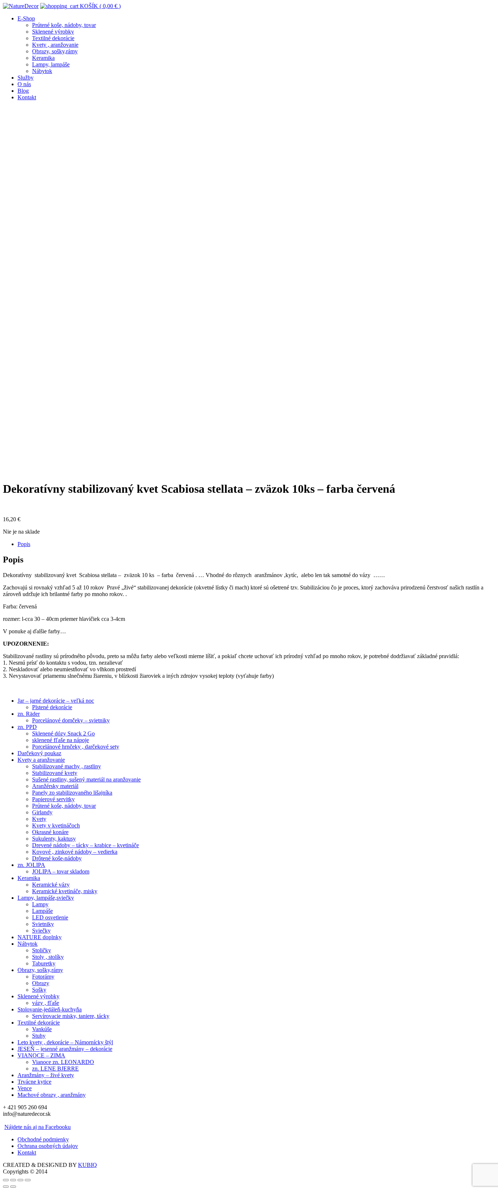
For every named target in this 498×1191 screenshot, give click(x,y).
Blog (23, 91)
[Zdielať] (13, 1180)
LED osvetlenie (50, 917)
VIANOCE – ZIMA (41, 1055)
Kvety (39, 819)
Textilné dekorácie (53, 38)
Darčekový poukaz (39, 753)
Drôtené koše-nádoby (57, 858)
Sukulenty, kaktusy (54, 838)
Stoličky (41, 950)
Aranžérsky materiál (55, 786)
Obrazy (40, 983)
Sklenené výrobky (53, 31)
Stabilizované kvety (54, 773)
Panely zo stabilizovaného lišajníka (72, 792)
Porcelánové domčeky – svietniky (71, 720)
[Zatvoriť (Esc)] (6, 1180)
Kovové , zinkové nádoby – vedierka (74, 852)
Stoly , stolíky (48, 957)
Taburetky (43, 963)
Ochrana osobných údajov (47, 1146)
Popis (23, 544)
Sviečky (41, 930)
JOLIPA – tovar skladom (60, 871)
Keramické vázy (51, 884)
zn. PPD (27, 727)
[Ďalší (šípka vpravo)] (13, 1187)
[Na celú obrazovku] (20, 1180)
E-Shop (26, 18)
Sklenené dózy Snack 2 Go (63, 733)
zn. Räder (28, 714)
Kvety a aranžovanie (41, 760)
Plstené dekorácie (52, 707)
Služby (25, 77)
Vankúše (42, 1029)
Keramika (43, 58)
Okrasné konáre (50, 832)
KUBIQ (87, 1165)
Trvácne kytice (34, 1082)
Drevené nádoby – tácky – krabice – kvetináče (85, 845)
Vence (24, 1088)
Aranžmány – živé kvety (45, 1075)
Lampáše (42, 911)
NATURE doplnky (39, 937)
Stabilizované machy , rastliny (66, 766)
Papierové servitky (53, 799)
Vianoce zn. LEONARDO (63, 1062)
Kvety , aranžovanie (55, 45)
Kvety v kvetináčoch (56, 825)
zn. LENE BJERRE (55, 1068)
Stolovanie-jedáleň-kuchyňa (49, 1009)
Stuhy (39, 1036)
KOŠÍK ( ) (99, 6)
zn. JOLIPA (31, 865)
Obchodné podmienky (43, 1139)
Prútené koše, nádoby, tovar (64, 25)
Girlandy (42, 812)
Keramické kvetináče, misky (64, 891)
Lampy (40, 904)
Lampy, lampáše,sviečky (45, 898)
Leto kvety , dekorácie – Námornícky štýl (65, 1042)
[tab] (256, 544)
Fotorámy (43, 976)
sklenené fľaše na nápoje (60, 740)
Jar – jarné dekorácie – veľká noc (55, 701)
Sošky (39, 990)
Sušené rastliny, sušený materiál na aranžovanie (86, 779)
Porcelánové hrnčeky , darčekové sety (75, 747)
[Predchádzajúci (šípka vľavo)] (6, 1187)
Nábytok (42, 71)
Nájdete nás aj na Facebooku (37, 1127)
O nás (24, 84)
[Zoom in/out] (28, 1180)
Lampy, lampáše (51, 64)
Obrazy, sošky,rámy (55, 51)
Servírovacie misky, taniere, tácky (70, 1016)
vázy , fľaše (45, 1003)
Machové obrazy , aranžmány (51, 1095)
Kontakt (26, 97)
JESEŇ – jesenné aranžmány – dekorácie (64, 1049)
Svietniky (43, 924)
